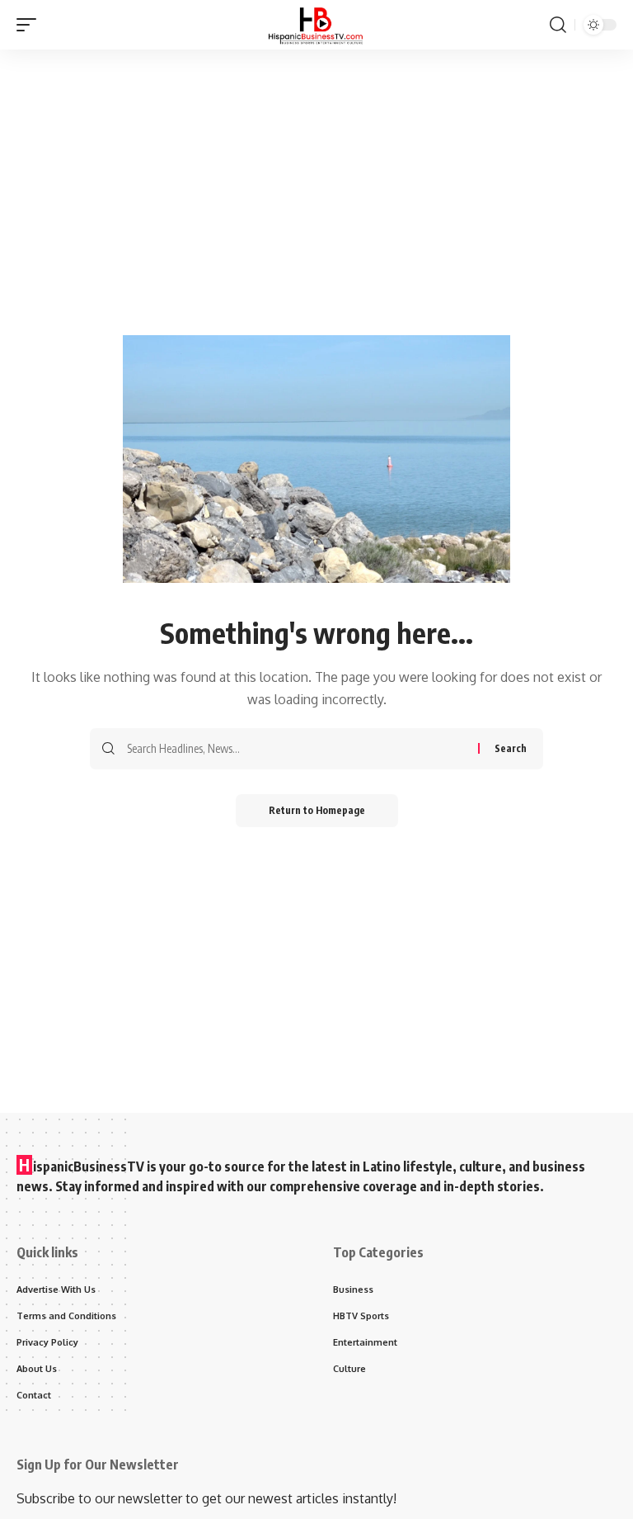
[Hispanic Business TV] (316, 25)
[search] (558, 25)
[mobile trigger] (30, 24)
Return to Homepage (317, 810)
